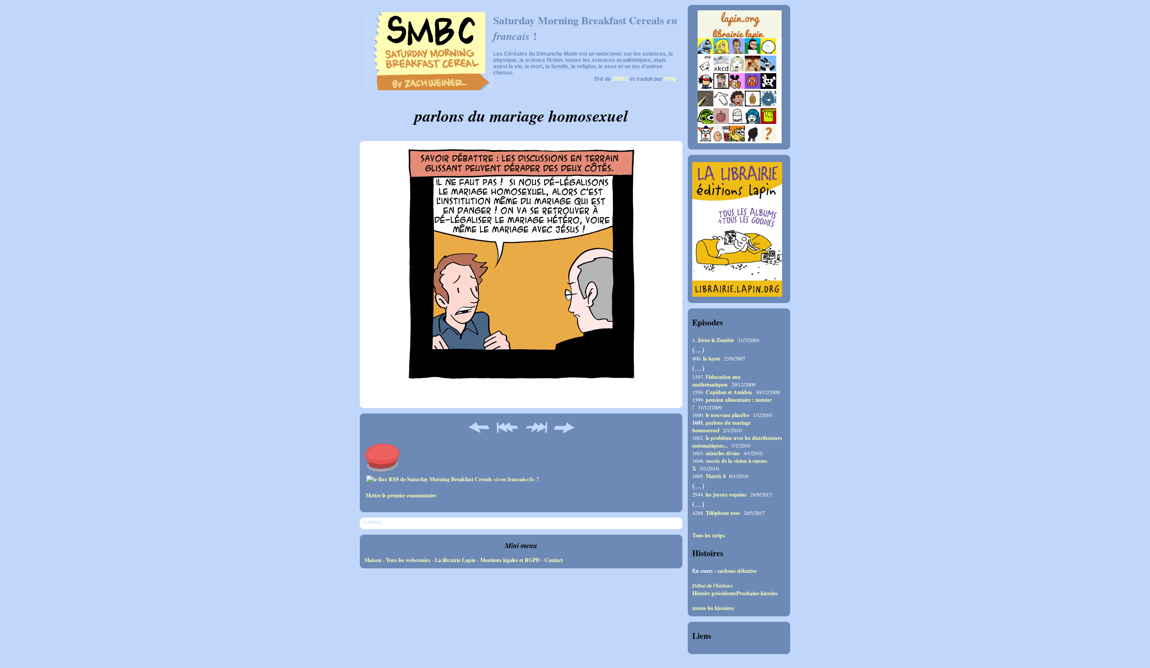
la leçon (711, 358)
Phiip (670, 79)
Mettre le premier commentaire (401, 495)
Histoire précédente (714, 593)
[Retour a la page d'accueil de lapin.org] (740, 27)
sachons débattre (736, 571)
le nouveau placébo (727, 415)
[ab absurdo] (768, 52)
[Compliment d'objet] (721, 122)
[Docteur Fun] (737, 87)
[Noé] (705, 104)
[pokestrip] (705, 87)
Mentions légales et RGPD (510, 560)
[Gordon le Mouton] (721, 104)
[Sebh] (753, 52)
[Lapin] (705, 52)
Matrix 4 (715, 476)
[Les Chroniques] (753, 122)
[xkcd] (721, 69)
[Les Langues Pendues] (705, 122)
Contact (553, 560)
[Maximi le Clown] (705, 139)
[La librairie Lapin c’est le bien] (737, 295)
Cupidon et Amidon (729, 392)
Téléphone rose (723, 513)
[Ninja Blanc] (737, 122)
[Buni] (768, 69)
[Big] (753, 69)
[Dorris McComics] (753, 87)
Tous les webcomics (408, 560)
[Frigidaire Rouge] (768, 122)
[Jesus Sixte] (721, 87)
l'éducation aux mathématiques (716, 380)
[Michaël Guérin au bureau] (753, 139)
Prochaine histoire (757, 593)
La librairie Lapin (455, 560)
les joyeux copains (726, 494)
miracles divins (723, 453)
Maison (372, 560)
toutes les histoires (713, 608)
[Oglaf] (721, 52)
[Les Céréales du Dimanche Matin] (737, 52)
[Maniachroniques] (737, 139)
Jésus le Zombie (716, 340)
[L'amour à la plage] (753, 104)
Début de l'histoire (712, 585)
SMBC (620, 79)
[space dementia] (768, 87)
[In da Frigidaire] (721, 139)
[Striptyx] (737, 104)
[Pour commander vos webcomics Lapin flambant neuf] (740, 37)
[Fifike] (705, 69)
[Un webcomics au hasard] (768, 139)
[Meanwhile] (768, 104)
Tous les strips (708, 535)
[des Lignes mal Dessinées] (737, 69)
